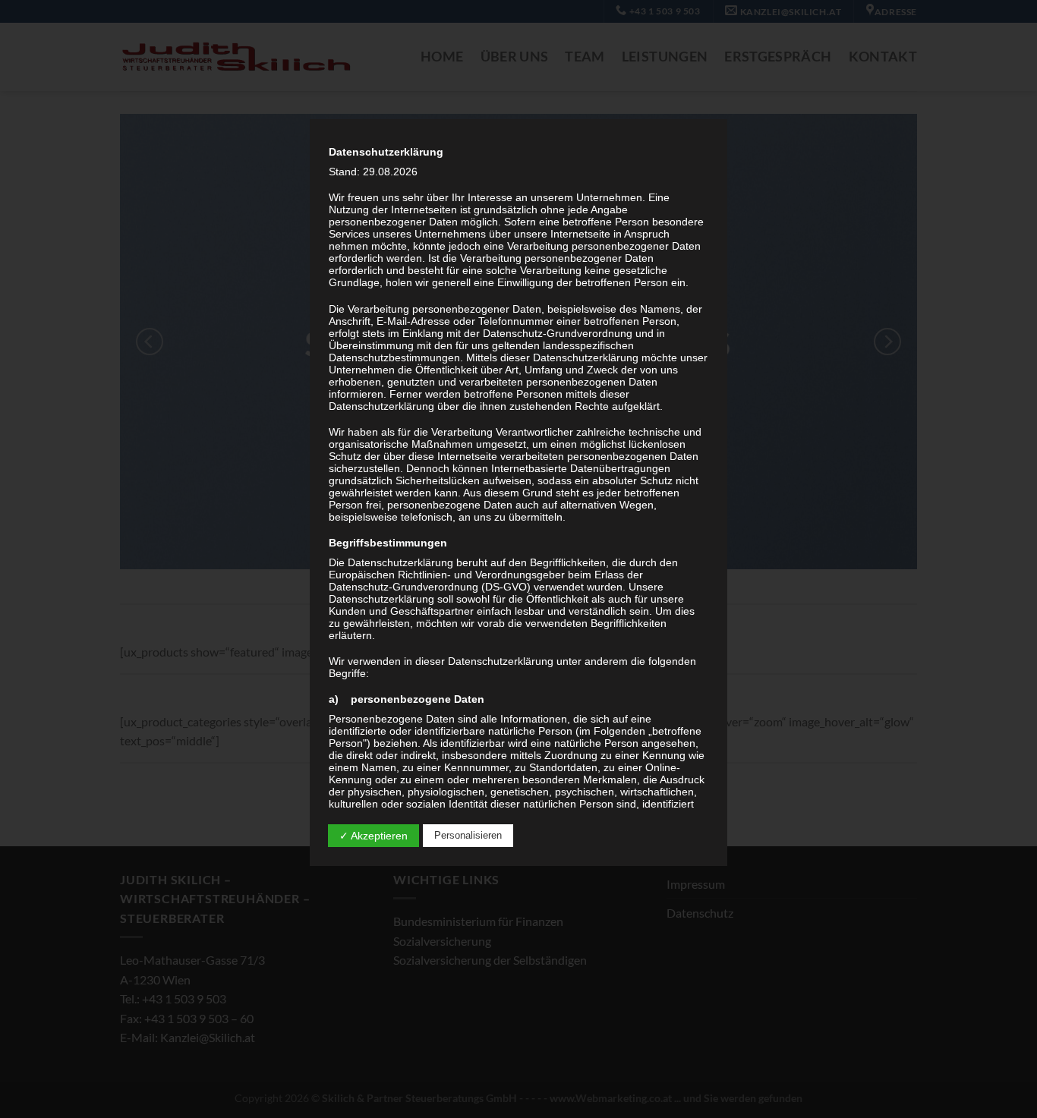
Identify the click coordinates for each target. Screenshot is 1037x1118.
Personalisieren (468, 835)
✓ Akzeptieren (373, 836)
